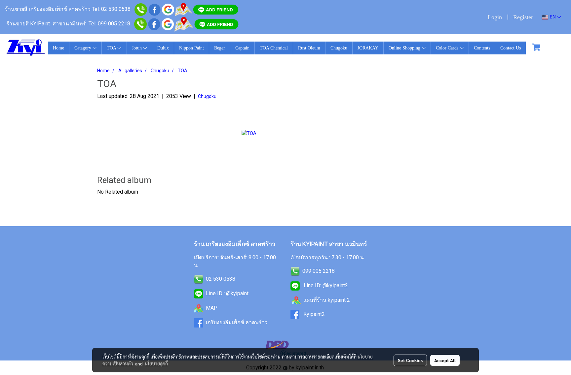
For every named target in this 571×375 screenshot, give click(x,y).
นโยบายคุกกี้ (156, 363)
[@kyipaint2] (216, 23)
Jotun (137, 48)
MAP (211, 308)
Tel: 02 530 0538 (111, 9)
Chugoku (338, 48)
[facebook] (154, 9)
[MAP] (184, 23)
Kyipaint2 (314, 314)
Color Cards (448, 48)
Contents (482, 48)
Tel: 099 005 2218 (109, 23)
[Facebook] (154, 23)
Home (58, 48)
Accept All (445, 360)
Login (495, 17)
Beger (219, 48)
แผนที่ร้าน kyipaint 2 (326, 300)
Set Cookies (410, 360)
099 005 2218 (318, 271)
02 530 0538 (220, 279)
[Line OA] (216, 9)
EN (552, 17)
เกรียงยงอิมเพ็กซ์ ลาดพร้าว (237, 322)
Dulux (163, 48)
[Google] (168, 9)
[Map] (183, 9)
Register (523, 17)
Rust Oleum (309, 48)
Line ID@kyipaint (226, 293)
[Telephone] (140, 23)
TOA (112, 48)
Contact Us (510, 48)
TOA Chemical (274, 48)
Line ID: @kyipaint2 (325, 285)
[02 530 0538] (140, 9)
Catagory (83, 48)
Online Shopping (405, 48)
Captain (242, 48)
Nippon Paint (191, 48)
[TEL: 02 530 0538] (198, 279)
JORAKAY (368, 48)
